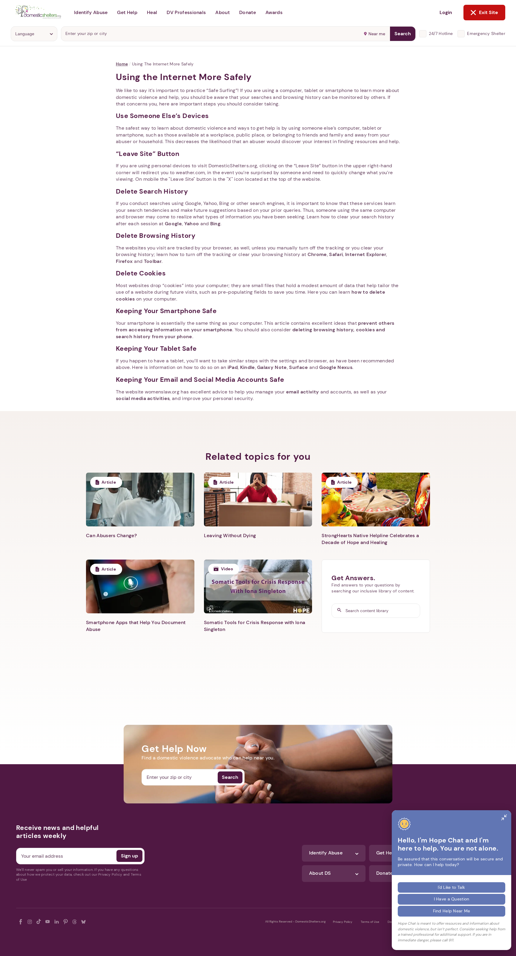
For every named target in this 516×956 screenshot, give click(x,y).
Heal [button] (152, 12)
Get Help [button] (127, 12)
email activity (302, 392)
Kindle (247, 367)
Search (402, 33)
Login (446, 12)
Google (173, 223)
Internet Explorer (365, 254)
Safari (336, 254)
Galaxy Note (272, 367)
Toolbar (153, 261)
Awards (273, 12)
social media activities (143, 398)
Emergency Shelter (486, 33)
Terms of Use (370, 922)
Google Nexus (335, 367)
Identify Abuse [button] (91, 12)
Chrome (317, 254)
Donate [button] (247, 12)
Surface (298, 367)
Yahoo (191, 223)
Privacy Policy (342, 922)
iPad (233, 367)
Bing (215, 223)
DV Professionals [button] (186, 12)
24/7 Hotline (441, 33)
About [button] (222, 12)
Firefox (124, 261)
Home (122, 64)
